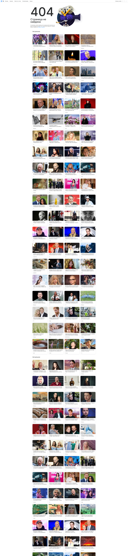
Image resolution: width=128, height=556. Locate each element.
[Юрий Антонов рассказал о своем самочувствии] (40, 89)
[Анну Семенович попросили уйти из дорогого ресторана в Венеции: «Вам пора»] (72, 41)
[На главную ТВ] (3, 1)
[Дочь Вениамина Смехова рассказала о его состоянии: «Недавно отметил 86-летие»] (56, 511)
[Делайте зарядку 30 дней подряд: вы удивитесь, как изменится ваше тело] (56, 346)
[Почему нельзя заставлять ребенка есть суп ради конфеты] (40, 543)
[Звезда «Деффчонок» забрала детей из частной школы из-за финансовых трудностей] (56, 298)
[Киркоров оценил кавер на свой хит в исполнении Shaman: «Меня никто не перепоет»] (72, 154)
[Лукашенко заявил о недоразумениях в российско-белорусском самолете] (56, 122)
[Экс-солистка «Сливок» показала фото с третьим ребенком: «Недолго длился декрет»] (40, 426)
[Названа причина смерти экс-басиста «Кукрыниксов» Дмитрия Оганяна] (88, 218)
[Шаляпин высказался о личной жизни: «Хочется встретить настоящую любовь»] (88, 154)
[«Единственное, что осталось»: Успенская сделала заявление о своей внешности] (56, 41)
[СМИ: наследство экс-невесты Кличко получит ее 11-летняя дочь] (56, 250)
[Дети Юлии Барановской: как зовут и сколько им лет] (72, 463)
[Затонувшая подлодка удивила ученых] (40, 186)
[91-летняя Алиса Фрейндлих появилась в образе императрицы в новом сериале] (56, 234)
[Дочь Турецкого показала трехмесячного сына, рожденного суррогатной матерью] (40, 138)
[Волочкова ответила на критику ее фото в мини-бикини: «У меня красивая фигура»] (56, 479)
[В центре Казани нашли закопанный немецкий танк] (40, 122)
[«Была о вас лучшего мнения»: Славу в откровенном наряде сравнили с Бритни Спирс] (72, 186)
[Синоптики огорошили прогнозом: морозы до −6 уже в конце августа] (72, 218)
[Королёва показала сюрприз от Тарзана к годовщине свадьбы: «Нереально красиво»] (56, 495)
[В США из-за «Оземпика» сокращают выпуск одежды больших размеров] (72, 543)
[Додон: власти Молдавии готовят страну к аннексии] (40, 394)
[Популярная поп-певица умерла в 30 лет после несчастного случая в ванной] (72, 57)
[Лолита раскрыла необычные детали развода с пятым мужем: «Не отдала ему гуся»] (88, 105)
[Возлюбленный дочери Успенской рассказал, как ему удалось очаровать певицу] (40, 154)
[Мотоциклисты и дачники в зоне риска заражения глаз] (72, 105)
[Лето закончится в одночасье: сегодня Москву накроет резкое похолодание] (88, 73)
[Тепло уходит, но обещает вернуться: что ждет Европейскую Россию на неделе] (40, 330)
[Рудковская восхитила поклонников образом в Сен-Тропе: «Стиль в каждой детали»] (40, 362)
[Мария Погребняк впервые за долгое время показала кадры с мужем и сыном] (88, 426)
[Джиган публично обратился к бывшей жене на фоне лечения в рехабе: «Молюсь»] (56, 170)
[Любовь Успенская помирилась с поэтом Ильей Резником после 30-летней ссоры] (88, 250)
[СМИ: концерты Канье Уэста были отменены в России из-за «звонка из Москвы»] (56, 378)
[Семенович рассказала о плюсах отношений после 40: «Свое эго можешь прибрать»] (72, 410)
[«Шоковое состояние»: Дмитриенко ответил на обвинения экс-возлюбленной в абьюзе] (88, 234)
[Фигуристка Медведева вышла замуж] (56, 89)
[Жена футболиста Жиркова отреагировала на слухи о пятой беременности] (88, 186)
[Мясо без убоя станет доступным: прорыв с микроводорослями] (88, 314)
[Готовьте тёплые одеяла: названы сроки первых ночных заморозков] (88, 330)
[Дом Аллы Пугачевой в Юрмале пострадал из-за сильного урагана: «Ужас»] (56, 282)
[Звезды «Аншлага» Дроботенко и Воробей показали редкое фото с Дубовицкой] (56, 266)
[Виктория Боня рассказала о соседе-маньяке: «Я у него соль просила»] (72, 362)
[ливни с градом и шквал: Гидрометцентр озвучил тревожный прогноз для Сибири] (56, 202)
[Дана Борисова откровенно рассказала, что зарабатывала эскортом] (72, 250)
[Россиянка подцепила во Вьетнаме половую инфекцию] (40, 57)
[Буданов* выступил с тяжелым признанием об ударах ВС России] (88, 511)
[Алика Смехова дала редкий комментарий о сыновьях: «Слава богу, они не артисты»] (56, 426)
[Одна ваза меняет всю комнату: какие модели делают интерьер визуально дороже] (72, 330)
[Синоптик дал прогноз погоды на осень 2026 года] (56, 57)
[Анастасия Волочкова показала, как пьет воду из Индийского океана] (72, 314)
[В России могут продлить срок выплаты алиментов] (56, 394)
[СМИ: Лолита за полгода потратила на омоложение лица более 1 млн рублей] (40, 442)
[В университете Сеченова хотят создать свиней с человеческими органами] (40, 511)
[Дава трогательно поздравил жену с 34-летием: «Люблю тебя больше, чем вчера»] (40, 282)
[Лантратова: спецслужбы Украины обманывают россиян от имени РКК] (56, 218)
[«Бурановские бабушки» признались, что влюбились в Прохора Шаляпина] (88, 378)
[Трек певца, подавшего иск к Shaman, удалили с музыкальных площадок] (88, 57)
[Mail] (1, 1)
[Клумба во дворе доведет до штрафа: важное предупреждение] (88, 463)
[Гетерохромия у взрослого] (88, 394)
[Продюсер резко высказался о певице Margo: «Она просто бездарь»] (56, 442)
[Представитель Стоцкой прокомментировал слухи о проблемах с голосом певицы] (72, 170)
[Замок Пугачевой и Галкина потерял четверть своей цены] (40, 218)
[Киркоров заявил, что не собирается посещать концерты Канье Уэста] (88, 202)
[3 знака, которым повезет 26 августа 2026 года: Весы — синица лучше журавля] (40, 250)
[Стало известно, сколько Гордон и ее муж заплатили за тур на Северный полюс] (88, 543)
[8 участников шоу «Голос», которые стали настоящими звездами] (88, 442)
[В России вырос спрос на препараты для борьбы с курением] (40, 73)
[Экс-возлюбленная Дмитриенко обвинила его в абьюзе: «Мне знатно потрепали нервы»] (72, 511)
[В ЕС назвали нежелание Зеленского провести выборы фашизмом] (40, 298)
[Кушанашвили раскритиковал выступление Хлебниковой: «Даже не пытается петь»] (56, 154)
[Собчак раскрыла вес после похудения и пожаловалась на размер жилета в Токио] (40, 410)
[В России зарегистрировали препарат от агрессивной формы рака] (88, 527)
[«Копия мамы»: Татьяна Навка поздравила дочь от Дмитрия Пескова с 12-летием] (88, 479)
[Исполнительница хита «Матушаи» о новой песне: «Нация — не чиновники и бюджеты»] (56, 138)
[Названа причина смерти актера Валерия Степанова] (88, 346)
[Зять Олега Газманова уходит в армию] (72, 394)
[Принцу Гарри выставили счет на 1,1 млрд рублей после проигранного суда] (56, 314)
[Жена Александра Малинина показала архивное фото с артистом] (40, 314)
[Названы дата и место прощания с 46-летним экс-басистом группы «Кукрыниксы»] (88, 89)
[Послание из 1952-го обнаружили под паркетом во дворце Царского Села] (88, 41)
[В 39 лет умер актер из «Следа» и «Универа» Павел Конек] (88, 495)
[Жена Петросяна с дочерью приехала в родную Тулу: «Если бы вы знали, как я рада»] (72, 479)
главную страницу (41, 27)
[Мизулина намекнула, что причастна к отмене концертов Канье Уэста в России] (72, 234)
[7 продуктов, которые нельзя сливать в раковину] (40, 266)
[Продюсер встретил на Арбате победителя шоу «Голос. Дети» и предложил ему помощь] (40, 527)
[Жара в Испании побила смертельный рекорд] (72, 346)
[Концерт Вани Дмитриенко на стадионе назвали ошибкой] (72, 89)
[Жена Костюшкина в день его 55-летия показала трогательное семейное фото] (88, 122)
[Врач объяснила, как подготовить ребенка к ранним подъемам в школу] (56, 330)
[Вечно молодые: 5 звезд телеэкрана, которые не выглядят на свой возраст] (40, 479)
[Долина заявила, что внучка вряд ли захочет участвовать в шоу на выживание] (72, 282)
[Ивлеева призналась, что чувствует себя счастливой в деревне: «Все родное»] (72, 138)
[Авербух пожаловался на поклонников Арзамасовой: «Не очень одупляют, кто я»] (72, 527)
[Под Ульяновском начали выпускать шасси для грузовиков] (88, 170)
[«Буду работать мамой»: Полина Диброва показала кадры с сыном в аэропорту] (72, 266)
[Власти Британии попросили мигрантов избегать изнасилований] (40, 495)
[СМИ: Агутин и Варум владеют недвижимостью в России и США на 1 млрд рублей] (56, 73)
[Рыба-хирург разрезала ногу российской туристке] (72, 442)
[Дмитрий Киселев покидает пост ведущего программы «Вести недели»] (40, 105)
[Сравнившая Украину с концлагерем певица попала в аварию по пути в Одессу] (40, 41)
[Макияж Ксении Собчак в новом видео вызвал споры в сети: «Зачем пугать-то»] (72, 202)
